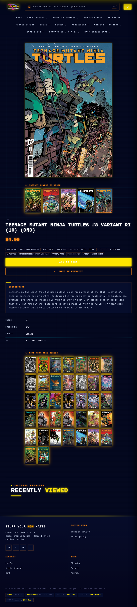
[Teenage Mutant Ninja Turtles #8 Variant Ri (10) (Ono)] (104, 201)
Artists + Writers (106, 25)
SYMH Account (36, 18)
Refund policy (78, 537)
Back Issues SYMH (96, 32)
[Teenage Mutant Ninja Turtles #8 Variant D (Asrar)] (68, 201)
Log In (9, 563)
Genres (59, 25)
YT (30, 547)
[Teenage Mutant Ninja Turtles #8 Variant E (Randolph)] (86, 201)
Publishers (79, 25)
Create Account (14, 568)
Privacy (75, 573)
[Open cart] (127, 7)
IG (8, 547)
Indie (43, 25)
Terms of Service (80, 532)
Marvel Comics (25, 25)
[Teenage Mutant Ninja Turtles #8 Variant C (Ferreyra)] (51, 201)
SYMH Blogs (34, 32)
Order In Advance (64, 18)
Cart (8, 573)
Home (19, 18)
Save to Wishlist (71, 271)
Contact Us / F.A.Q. (63, 32)
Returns (75, 568)
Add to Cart (68, 262)
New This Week (93, 18)
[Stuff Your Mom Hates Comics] (13, 7)
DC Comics (114, 18)
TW (23, 547)
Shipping (75, 563)
